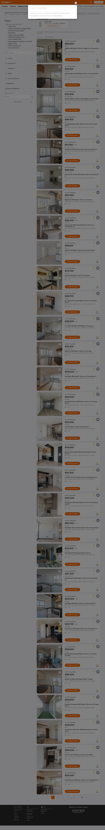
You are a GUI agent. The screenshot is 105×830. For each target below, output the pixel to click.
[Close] (76, 3)
